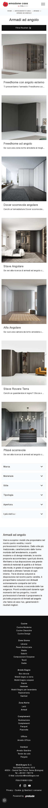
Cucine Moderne (24, 627)
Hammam (24, 686)
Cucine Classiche (24, 630)
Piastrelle (24, 730)
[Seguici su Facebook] (19, 785)
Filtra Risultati (22, 28)
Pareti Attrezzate (24, 647)
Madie (24, 650)
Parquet (24, 727)
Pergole (24, 757)
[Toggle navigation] (43, 4)
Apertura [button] (8, 505)
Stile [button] (5, 486)
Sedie (24, 663)
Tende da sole (24, 754)
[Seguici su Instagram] (24, 785)
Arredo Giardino (24, 751)
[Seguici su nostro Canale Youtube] (29, 785)
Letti (24, 706)
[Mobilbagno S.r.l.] (24, 4)
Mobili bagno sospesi (24, 680)
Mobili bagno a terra (24, 677)
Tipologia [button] (8, 495)
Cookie (18, 790)
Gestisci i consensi (33, 790)
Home (9, 11)
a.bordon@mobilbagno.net (27, 776)
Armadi (36, 11)
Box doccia (24, 674)
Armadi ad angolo (24, 13)
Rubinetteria (24, 693)
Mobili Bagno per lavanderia (24, 690)
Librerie (24, 644)
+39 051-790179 (25, 773)
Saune (24, 683)
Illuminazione (24, 720)
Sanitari (24, 696)
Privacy (9, 790)
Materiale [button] (8, 476)
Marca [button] (6, 467)
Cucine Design (24, 634)
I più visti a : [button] (9, 514)
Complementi (24, 723)
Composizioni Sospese (24, 657)
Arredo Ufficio (24, 740)
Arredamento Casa (23, 11)
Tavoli (24, 660)
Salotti (24, 654)
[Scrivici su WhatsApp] (4, 800)
